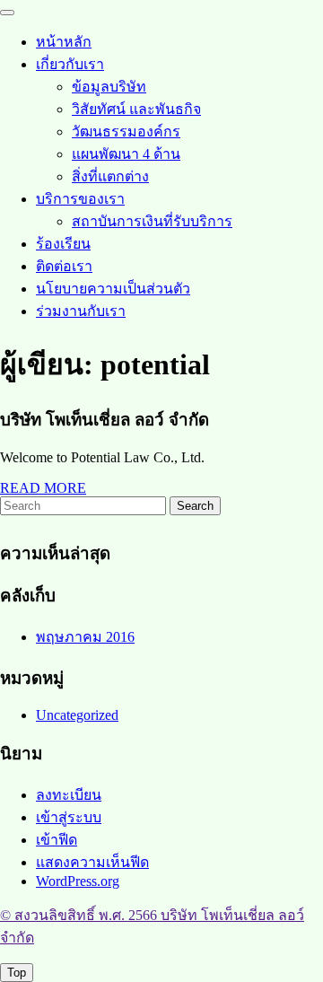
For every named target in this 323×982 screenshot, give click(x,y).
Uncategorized (77, 715)
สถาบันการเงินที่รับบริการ (152, 221)
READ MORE (43, 487)
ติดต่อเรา (64, 266)
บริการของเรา (80, 198)
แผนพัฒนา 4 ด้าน (126, 154)
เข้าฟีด (56, 839)
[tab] (7, 12)
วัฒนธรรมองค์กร (126, 131)
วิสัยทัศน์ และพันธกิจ (136, 109)
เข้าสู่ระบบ (68, 817)
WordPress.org (77, 881)
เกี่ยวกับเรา (70, 64)
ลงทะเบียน (68, 794)
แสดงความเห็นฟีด (92, 862)
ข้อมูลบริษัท (109, 86)
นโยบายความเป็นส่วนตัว (113, 288)
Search (195, 506)
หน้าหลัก (64, 41)
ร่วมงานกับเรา (81, 311)
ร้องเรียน (63, 243)
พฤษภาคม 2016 (85, 636)
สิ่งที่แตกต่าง (110, 176)
